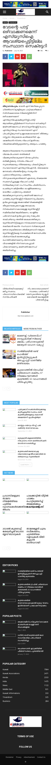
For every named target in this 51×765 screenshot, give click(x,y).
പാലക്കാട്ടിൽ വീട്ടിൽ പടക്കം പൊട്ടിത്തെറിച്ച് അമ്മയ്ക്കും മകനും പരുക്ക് (37, 501)
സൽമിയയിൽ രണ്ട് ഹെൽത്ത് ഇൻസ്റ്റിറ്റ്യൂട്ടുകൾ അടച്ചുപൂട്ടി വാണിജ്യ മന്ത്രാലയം (29, 357)
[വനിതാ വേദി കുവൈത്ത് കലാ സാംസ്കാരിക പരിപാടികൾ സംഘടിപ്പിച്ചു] (9, 638)
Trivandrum (21, 18)
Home (5, 18)
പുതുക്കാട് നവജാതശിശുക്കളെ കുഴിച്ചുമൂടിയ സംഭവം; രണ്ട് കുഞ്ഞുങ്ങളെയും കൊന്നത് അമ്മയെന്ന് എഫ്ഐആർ (32, 413)
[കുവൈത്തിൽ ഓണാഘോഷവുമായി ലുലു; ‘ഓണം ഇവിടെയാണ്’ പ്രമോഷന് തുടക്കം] (9, 603)
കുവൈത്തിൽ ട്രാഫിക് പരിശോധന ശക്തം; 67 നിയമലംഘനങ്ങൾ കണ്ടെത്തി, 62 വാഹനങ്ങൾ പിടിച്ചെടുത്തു (32, 376)
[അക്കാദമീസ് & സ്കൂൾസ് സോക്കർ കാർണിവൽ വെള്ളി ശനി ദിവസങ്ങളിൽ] (9, 625)
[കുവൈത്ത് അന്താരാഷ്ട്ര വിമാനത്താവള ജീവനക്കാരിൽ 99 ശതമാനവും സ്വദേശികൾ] (9, 454)
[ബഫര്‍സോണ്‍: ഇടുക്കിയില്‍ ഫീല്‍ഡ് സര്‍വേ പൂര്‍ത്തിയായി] (9, 652)
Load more (25, 465)
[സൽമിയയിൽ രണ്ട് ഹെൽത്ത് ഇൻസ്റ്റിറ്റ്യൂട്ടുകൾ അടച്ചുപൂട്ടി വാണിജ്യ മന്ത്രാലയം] (9, 354)
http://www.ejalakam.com (25, 316)
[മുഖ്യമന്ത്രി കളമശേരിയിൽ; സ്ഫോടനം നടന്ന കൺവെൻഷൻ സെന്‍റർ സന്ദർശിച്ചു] (9, 441)
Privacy (18, 757)
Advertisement (29, 757)
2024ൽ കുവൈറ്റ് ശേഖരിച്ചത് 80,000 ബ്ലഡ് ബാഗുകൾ (13, 531)
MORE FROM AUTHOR (33, 329)
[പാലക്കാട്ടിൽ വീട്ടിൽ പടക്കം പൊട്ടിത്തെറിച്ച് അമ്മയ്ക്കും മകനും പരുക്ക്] (38, 485)
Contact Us (41, 757)
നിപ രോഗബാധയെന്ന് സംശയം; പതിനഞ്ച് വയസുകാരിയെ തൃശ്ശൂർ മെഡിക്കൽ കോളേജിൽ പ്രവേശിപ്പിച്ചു (37, 294)
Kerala (12, 18)
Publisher (8, 51)
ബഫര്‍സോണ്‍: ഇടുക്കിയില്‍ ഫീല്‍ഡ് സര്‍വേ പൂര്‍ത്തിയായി (30, 650)
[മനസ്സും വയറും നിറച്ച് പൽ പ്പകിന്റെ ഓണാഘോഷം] (9, 428)
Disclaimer (10, 757)
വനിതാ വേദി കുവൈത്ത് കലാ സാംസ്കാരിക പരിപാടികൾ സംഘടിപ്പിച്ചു (31, 638)
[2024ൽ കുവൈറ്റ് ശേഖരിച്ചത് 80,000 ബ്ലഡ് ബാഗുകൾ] (14, 518)
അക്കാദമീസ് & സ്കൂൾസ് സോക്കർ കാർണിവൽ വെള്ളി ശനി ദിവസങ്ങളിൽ (33, 625)
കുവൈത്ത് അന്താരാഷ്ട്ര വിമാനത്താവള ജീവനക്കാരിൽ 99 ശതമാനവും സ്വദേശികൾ (32, 454)
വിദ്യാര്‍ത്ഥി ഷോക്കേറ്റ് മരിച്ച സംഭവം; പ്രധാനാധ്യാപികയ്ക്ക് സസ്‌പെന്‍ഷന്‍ (14, 293)
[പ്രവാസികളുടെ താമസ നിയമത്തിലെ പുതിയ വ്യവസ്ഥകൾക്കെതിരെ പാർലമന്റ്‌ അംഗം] (14, 485)
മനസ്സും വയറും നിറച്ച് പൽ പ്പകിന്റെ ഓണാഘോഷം (29, 426)
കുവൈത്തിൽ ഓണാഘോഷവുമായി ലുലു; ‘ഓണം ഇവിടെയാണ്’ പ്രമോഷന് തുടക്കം (33, 603)
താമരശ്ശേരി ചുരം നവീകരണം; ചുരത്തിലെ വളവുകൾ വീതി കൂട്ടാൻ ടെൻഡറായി (36, 535)
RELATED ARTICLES (12, 329)
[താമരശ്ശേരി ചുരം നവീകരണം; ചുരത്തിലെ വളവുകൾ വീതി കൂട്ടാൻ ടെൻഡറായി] (38, 518)
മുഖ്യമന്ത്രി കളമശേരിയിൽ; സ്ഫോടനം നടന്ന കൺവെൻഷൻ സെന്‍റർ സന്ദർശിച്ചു (32, 441)
